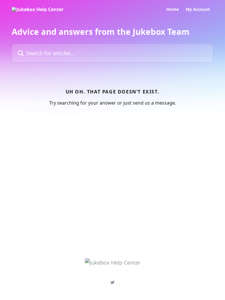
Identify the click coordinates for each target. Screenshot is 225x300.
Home (172, 9)
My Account (198, 9)
